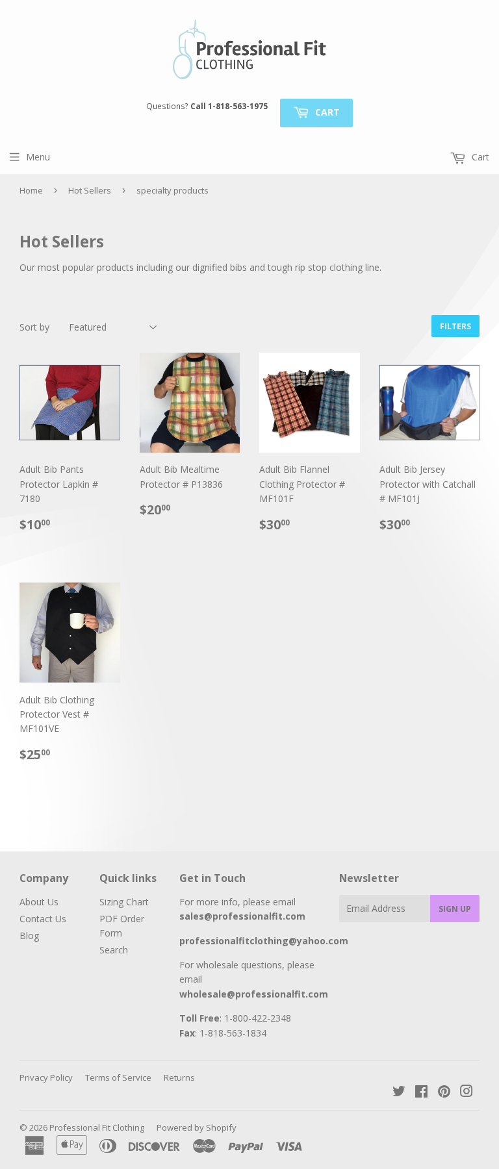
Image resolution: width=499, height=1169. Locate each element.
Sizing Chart (124, 902)
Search (113, 950)
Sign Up (455, 908)
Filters (455, 326)
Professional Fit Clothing (96, 1127)
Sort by (34, 327)
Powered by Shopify (197, 1127)
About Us (38, 902)
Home (31, 190)
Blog (29, 935)
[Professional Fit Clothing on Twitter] (398, 1093)
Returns (179, 1077)
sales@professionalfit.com (242, 916)
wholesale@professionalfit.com (253, 994)
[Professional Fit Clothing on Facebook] (421, 1093)
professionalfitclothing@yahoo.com (263, 941)
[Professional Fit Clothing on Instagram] (466, 1093)
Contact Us (42, 918)
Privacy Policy (46, 1077)
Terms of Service (118, 1077)
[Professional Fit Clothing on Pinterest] (444, 1093)
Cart (326, 112)
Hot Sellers (89, 190)
